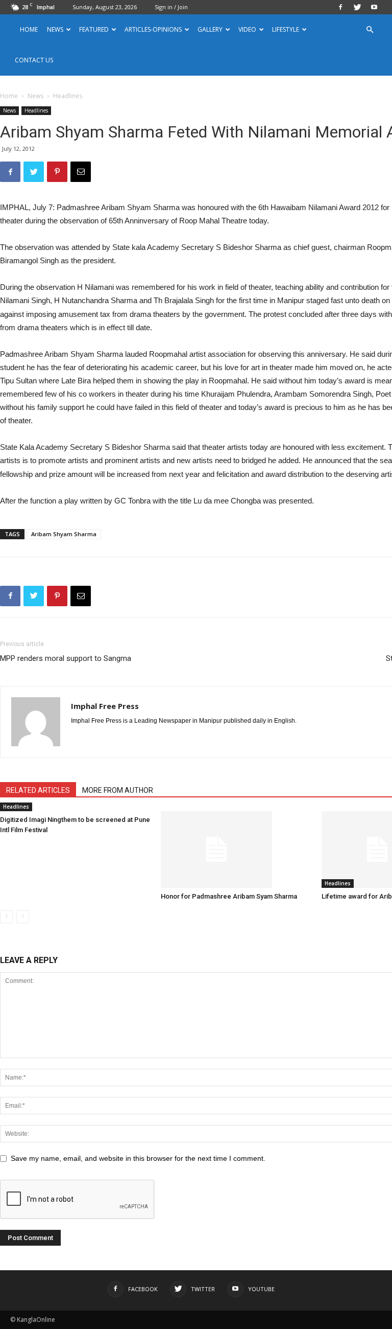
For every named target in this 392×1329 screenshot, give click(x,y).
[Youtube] (374, 7)
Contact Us (34, 60)
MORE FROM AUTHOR (117, 790)
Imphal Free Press (105, 706)
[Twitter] (357, 7)
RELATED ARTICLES (38, 790)
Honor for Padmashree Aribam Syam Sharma (229, 896)
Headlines (36, 110)
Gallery (210, 29)
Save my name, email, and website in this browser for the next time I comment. (138, 1158)
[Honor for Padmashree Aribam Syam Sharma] (236, 849)
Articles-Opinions (153, 29)
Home (29, 29)
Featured (94, 29)
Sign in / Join (171, 7)
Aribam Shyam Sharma (63, 534)
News (35, 95)
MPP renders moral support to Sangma (65, 658)
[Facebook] (340, 7)
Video (247, 29)
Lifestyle (285, 29)
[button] (369, 30)
